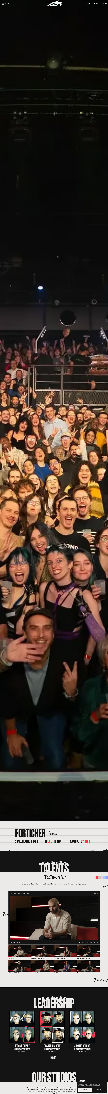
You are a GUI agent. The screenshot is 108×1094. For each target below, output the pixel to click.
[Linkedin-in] (94, 3)
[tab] (19, 952)
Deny (99, 1089)
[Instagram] (97, 3)
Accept (85, 1089)
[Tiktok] (103, 3)
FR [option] (89, 3)
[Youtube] (106, 3)
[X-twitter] (100, 3)
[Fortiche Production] (54, 3)
